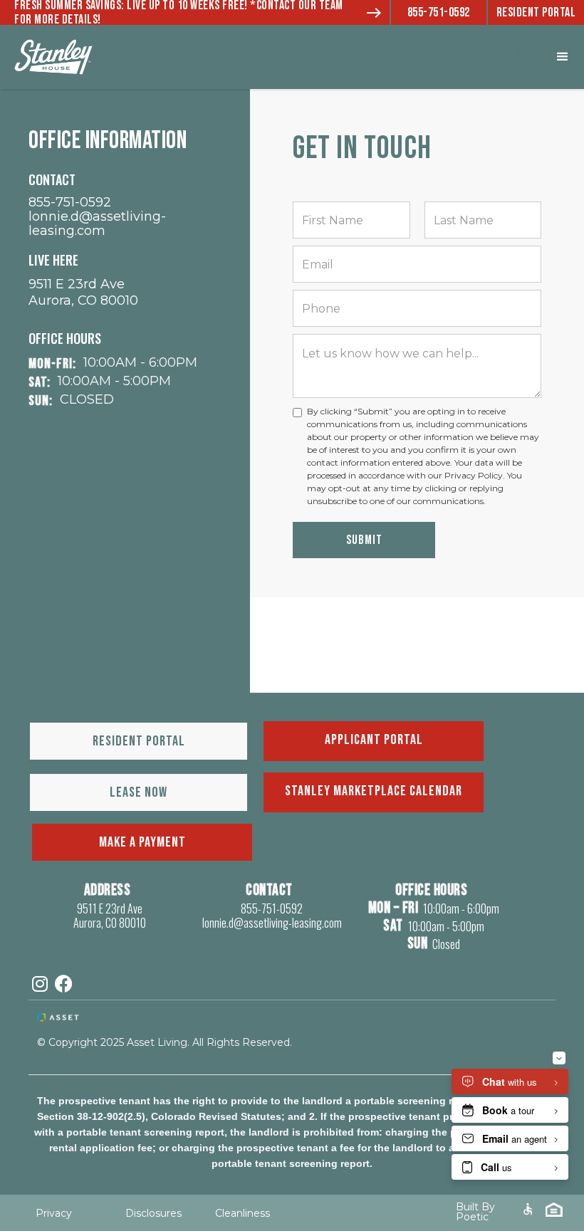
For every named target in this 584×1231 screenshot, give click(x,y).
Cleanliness (242, 1213)
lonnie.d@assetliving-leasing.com (97, 223)
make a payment (142, 842)
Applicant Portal (374, 739)
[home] (85, 57)
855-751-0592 (438, 12)
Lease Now (138, 792)
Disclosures (153, 1213)
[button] (562, 57)
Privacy (54, 1213)
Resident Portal (536, 12)
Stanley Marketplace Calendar (373, 791)
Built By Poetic (475, 1212)
